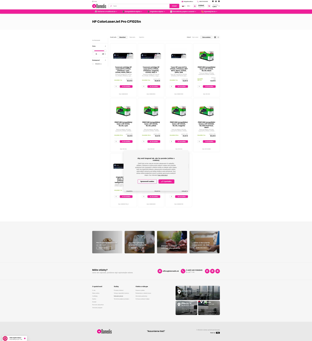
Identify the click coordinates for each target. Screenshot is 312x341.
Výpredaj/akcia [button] (209, 11)
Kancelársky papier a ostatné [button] (183, 11)
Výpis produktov (206, 37)
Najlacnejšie (132, 37)
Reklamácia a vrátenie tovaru (143, 293)
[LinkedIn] (216, 1)
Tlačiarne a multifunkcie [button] (106, 11)
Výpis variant (195, 37)
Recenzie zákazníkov (98, 304)
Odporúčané (122, 37)
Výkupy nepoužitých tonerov (121, 293)
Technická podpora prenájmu (121, 299)
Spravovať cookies (147, 181)
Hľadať (174, 6)
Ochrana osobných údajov (143, 299)
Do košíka (127, 86)
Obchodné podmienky (141, 296)
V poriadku (167, 181)
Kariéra (94, 299)
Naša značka (95, 293)
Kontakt (94, 302)
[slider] (93, 51)
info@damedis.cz (188, 1)
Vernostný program (97, 307)
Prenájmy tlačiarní (118, 290)
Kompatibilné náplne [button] (132, 11)
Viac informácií (163, 175)
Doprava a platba (140, 290)
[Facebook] (213, 1)
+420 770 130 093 (203, 1)
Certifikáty (95, 296)
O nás (95, 1)
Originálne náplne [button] (156, 11)
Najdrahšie (141, 37)
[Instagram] (219, 1)
